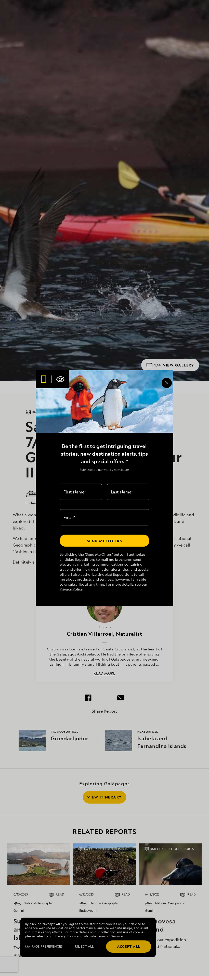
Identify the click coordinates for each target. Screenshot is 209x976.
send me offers (104, 540)
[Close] (167, 383)
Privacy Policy (71, 589)
